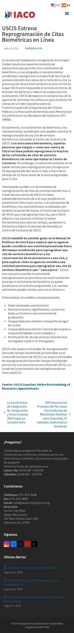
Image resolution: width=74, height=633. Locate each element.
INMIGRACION (33, 48)
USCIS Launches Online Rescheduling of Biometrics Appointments (36, 386)
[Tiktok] (34, 544)
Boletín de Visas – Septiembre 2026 (32, 568)
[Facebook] (14, 544)
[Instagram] (7, 544)
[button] (67, 13)
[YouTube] (27, 544)
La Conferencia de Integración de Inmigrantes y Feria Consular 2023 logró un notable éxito (16, 412)
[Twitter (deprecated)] (20, 544)
